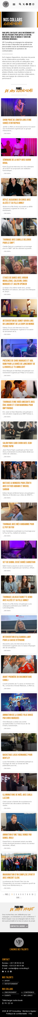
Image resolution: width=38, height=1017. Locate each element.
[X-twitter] (24, 4)
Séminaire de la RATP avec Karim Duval (17, 161)
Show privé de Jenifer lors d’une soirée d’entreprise (17, 121)
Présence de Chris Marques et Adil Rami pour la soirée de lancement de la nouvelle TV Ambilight (19, 364)
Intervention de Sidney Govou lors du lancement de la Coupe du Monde (18, 322)
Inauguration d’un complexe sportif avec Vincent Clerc (19, 876)
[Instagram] (33, 4)
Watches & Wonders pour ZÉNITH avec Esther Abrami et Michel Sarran (17, 486)
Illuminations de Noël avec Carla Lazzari (17, 796)
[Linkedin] (30, 4)
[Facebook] (27, 4)
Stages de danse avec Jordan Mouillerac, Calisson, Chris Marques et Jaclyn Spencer (15, 281)
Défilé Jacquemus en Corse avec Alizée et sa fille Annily (17, 201)
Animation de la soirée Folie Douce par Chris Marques (18, 716)
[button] (14, 4)
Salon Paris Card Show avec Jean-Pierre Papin (17, 444)
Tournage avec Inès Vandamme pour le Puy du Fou (18, 526)
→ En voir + (7, 133)
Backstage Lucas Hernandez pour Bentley (17, 756)
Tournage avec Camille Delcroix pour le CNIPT (17, 241)
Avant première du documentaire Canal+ (17, 678)
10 (32, 894)
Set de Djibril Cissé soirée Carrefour (19, 562)
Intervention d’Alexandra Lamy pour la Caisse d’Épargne (17, 638)
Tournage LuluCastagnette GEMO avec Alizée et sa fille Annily (17, 598)
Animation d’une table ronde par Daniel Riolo (17, 836)
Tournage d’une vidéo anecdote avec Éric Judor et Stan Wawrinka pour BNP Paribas (19, 405)
